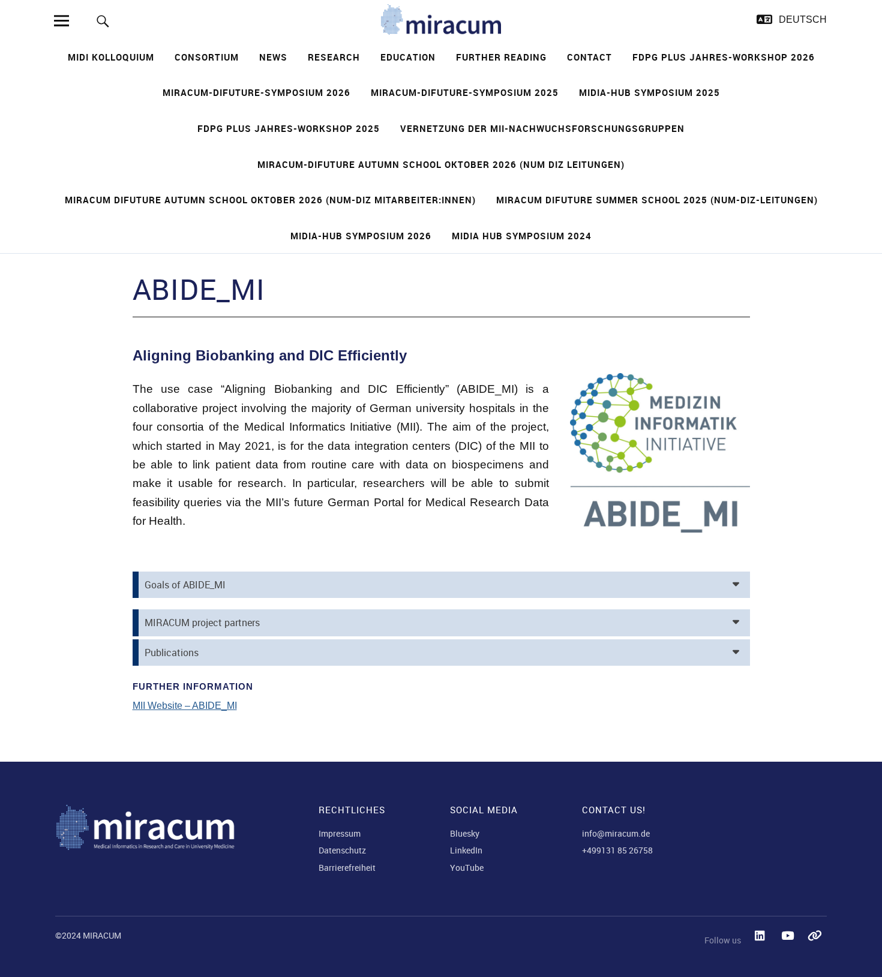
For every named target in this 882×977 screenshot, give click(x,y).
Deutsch (803, 19)
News (273, 57)
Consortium (207, 57)
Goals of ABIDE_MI (185, 584)
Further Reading (501, 57)
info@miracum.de (616, 833)
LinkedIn (466, 850)
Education (408, 57)
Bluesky (464, 833)
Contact (589, 57)
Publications (172, 652)
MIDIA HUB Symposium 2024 (522, 236)
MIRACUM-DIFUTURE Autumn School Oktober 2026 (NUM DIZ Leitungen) (441, 164)
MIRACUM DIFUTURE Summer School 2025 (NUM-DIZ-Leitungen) (657, 200)
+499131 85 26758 (617, 850)
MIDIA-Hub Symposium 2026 (360, 236)
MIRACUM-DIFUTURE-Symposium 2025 (465, 92)
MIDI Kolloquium (111, 57)
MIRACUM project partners (202, 622)
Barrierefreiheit (347, 867)
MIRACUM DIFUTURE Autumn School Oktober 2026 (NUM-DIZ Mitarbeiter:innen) (270, 200)
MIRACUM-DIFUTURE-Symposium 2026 (256, 92)
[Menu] (61, 20)
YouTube (467, 867)
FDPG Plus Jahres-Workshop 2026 (723, 57)
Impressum (340, 833)
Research (334, 57)
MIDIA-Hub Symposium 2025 (649, 92)
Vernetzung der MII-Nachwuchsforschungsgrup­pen (542, 128)
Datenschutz (342, 850)
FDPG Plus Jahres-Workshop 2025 (288, 128)
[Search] (103, 20)
